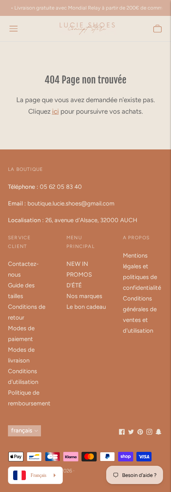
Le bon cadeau (86, 306)
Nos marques (84, 296)
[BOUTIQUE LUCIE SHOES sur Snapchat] (158, 432)
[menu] (13, 28)
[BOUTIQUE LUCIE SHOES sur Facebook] (122, 432)
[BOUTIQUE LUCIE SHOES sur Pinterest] (140, 432)
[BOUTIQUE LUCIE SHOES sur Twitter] (131, 432)
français (21, 430)
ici (55, 111)
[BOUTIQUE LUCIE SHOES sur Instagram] (149, 432)
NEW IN (77, 263)
